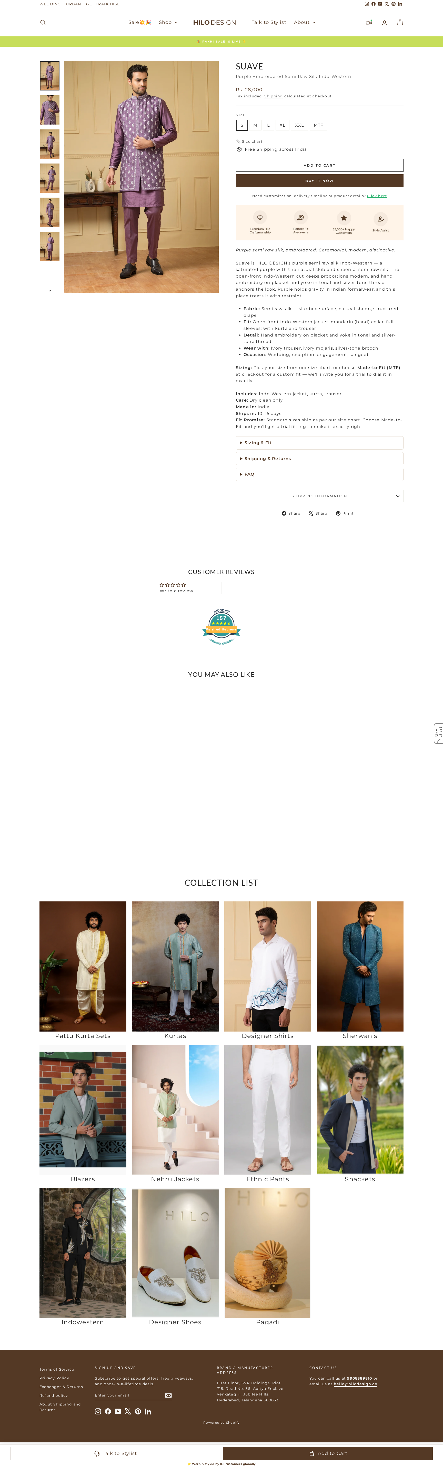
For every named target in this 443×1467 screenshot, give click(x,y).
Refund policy (53, 1395)
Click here (377, 196)
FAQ (250, 474)
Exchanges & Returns (61, 1386)
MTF (319, 125)
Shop (166, 22)
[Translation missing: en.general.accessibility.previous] (45, 756)
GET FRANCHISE (103, 4)
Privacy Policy (54, 1378)
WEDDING (50, 4)
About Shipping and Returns (60, 1407)
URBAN (73, 4)
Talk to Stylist (269, 22)
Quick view (83, 816)
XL (282, 125)
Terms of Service (56, 1369)
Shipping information (320, 496)
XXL (299, 125)
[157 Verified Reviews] (221, 647)
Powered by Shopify (221, 1422)
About (302, 22)
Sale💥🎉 (139, 22)
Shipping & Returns (268, 458)
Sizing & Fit (258, 442)
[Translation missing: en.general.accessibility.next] (120, 756)
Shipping (273, 96)
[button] (249, 141)
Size (241, 115)
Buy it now (319, 181)
